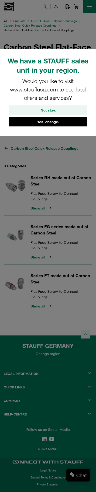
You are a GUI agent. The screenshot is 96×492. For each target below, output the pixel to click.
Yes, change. (48, 121)
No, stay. (48, 110)
